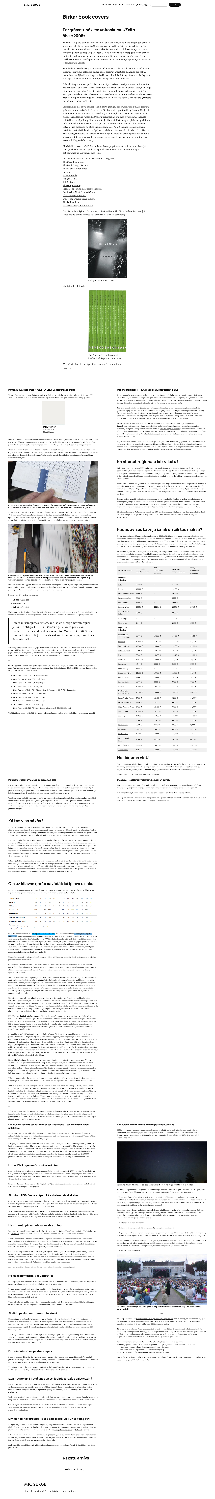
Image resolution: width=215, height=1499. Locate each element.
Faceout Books (70, 175)
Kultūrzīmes (123, 602)
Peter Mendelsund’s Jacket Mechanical (82, 188)
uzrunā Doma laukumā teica (128, 434)
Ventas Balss (123, 734)
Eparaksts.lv (67, 1430)
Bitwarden (79, 1241)
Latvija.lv (58, 1430)
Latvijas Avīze (123, 607)
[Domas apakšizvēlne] (110, 4)
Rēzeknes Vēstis (124, 702)
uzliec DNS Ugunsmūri (72, 1171)
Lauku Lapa (122, 619)
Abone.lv (177, 484)
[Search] (175, 5)
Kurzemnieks (123, 677)
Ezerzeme (122, 664)
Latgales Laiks (123, 682)
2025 (168, 536)
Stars (120, 720)
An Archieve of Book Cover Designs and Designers (88, 158)
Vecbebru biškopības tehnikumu (183, 423)
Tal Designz (69, 182)
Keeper (88, 1241)
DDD (120, 585)
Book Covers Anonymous (75, 168)
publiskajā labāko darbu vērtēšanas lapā (118, 116)
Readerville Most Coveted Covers (79, 192)
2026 (176, 536)
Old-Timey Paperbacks (74, 195)
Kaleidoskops (123, 668)
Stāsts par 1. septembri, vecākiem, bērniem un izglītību (143, 779)
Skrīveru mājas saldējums (170, 429)
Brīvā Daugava (124, 651)
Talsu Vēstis (123, 725)
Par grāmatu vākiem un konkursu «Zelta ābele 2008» (99, 32)
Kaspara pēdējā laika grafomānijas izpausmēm (154, 1319)
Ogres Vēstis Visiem (126, 698)
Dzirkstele (122, 660)
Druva (120, 655)
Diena (120, 589)
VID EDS (78, 1430)
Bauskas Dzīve (124, 646)
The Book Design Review (75, 165)
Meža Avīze (122, 623)
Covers (66, 172)
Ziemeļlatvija (123, 750)
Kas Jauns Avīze (124, 598)
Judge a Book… (70, 178)
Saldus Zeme (123, 711)
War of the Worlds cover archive (79, 198)
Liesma (121, 686)
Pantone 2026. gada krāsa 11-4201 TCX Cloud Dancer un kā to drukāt (41, 389)
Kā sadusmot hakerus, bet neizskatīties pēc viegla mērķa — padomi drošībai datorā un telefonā (48, 1126)
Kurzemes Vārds (125, 673)
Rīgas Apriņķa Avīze (126, 707)
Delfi (127, 1309)
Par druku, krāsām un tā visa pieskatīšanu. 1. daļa (32, 779)
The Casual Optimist (73, 162)
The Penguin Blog (72, 185)
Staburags (122, 716)
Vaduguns (122, 729)
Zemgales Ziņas (124, 745)
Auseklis (121, 642)
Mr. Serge (32, 4)
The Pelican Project (72, 202)
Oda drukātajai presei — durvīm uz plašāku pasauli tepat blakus (147, 389)
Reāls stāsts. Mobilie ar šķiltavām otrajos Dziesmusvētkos (145, 1124)
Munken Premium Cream (66, 647)
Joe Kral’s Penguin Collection (78, 205)
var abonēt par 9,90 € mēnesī (154, 512)
